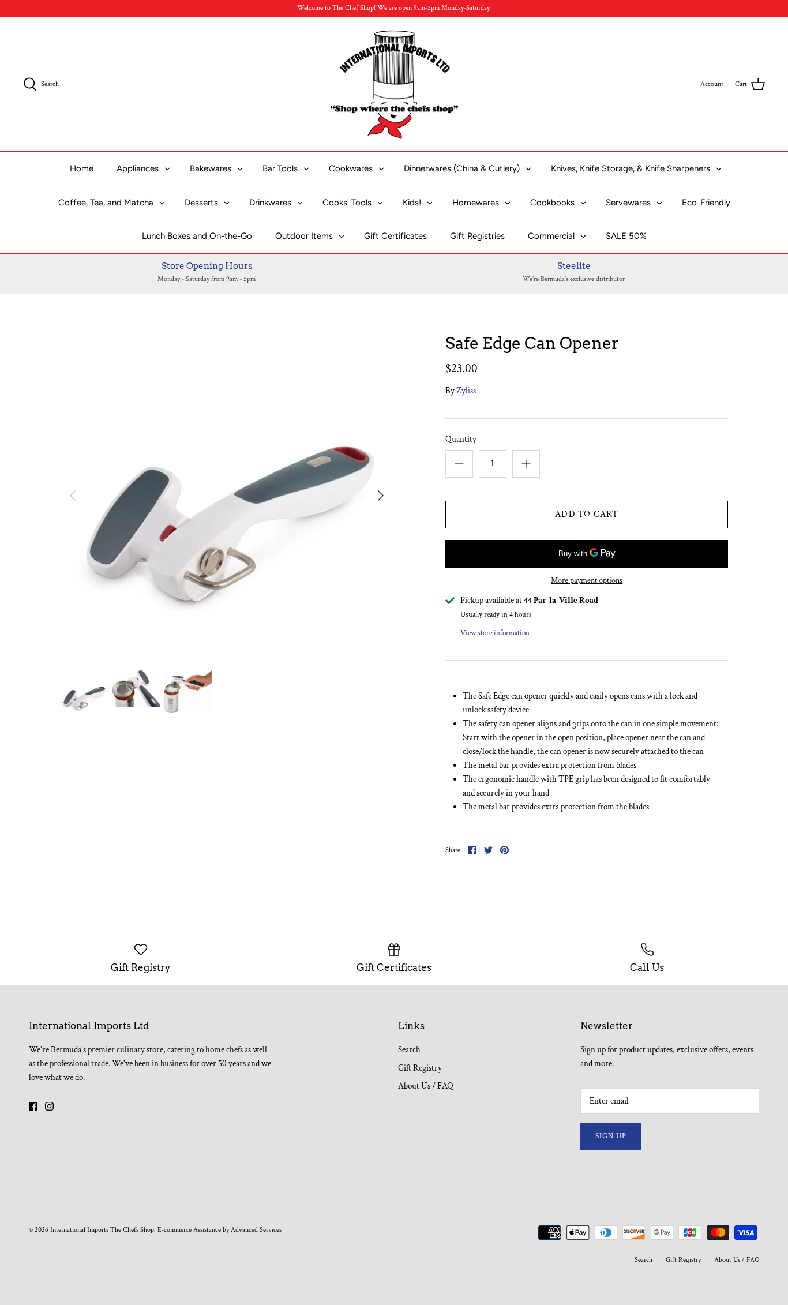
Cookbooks (552, 202)
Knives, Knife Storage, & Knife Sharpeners (630, 168)
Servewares (628, 202)
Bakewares (210, 168)
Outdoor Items (304, 236)
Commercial (551, 236)
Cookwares (351, 168)
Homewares (475, 202)
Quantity (460, 439)
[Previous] (72, 495)
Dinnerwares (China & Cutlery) (462, 168)
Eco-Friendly (706, 202)
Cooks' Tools (347, 202)
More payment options (586, 581)
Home (81, 168)
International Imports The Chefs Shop (102, 1229)
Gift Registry (420, 1068)
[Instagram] (49, 1106)
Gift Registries (477, 236)
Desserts (201, 202)
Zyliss (466, 390)
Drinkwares (270, 202)
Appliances (138, 168)
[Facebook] (33, 1106)
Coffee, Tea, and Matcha (105, 202)
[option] (227, 495)
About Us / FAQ (425, 1086)
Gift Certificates (395, 236)
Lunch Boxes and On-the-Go (197, 236)
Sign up (610, 1136)
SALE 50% (626, 236)
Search (409, 1049)
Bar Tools (280, 168)
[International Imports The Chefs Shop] (394, 84)
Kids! (412, 202)
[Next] (380, 495)
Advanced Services (256, 1229)
